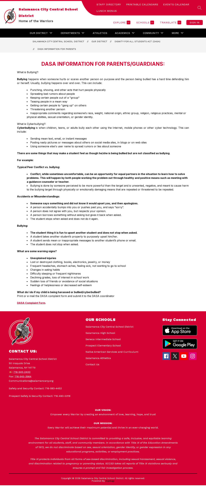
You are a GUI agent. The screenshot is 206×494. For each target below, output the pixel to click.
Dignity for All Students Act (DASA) (137, 41)
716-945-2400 (21, 371)
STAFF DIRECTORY (109, 4)
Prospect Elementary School (103, 345)
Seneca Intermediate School (103, 339)
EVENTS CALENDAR (176, 4)
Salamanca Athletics (98, 358)
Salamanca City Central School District (58, 41)
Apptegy (109, 480)
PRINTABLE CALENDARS (142, 4)
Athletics (100, 32)
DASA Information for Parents (56, 49)
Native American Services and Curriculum (112, 351)
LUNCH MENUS (107, 10)
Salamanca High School (100, 332)
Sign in (194, 22)
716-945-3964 (22, 376)
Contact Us (92, 364)
